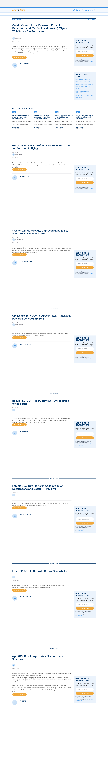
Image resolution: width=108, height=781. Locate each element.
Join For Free (85, 55)
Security (59, 14)
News (18, 14)
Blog (88, 14)
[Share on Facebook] (88, 19)
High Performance (70, 14)
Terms (91, 61)
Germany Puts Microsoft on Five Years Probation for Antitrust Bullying (20, 117)
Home (13, 19)
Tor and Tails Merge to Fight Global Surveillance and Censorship (85, 117)
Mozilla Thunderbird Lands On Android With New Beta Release (64, 117)
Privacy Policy (80, 62)
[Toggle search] (95, 10)
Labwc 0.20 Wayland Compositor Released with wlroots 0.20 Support (84, 86)
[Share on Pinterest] (93, 19)
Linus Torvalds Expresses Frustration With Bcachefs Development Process (42, 117)
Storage (81, 14)
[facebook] (74, 10)
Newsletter (88, 10)
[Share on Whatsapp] (95, 19)
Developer (50, 14)
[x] (79, 10)
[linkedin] (77, 10)
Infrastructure (39, 14)
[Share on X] (90, 19)
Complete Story (18, 57)
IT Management (27, 14)
